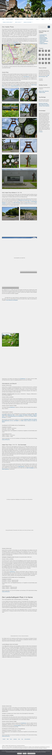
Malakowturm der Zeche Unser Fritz (24, 200)
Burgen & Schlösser (27, 22)
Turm (22, 739)
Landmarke (15, 739)
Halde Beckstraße (16, 202)
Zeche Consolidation (30, 467)
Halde (8, 739)
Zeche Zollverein (26, 76)
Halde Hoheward (21, 466)
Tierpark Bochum (43, 39)
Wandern (40, 91)
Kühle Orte (47, 91)
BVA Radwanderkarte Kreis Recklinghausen (16, 416)
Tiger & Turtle (42, 105)
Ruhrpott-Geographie (43, 38)
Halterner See (43, 104)
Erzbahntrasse (16, 42)
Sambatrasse (42, 42)
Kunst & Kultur (18, 22)
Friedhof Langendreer (43, 43)
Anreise (41, 131)
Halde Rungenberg (5, 469)
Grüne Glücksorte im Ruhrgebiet (12, 300)
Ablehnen (24, 753)
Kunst (11, 739)
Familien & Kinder (42, 92)
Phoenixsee (41, 103)
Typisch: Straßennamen (44, 41)
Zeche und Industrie (27, 739)
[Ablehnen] (50, 752)
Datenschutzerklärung (31, 753)
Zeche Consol (27, 202)
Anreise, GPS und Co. (6, 439)
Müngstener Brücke (43, 37)
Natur (19, 739)
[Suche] (49, 27)
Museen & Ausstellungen (7, 22)
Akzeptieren (20, 753)
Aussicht (4, 739)
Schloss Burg (42, 36)
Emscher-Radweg (17, 725)
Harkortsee (47, 105)
